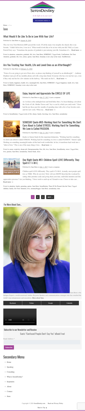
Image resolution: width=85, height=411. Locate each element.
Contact (9, 391)
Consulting (10, 372)
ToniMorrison (66, 57)
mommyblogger (36, 188)
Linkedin (69, 303)
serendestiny (63, 114)
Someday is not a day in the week (50, 57)
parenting (24, 186)
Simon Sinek (32, 151)
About (9, 386)
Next (50, 197)
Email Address (9, 339)
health (23, 83)
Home (5, 25)
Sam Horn (15, 40)
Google (50, 303)
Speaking (10, 367)
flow (41, 149)
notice (25, 57)
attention (12, 54)
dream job (24, 149)
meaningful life (34, 83)
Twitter (31, 303)
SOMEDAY (47, 54)
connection (19, 54)
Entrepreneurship (33, 149)
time (58, 188)
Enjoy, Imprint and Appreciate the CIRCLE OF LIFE (46, 93)
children (5, 188)
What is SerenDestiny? (15, 376)
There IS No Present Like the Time (60, 186)
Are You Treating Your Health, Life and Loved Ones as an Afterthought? (37, 65)
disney (35, 114)
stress (67, 149)
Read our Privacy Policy (55, 403)
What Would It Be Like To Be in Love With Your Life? (28, 36)
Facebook (13, 303)
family (12, 83)
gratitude (26, 54)
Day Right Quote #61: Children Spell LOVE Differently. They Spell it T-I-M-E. (51, 161)
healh (69, 83)
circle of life (28, 114)
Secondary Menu (41, 20)
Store (9, 396)
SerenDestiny (14, 114)
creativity (17, 149)
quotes (30, 57)
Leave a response (55, 97)
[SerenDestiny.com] (42, 13)
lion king (45, 114)
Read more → (76, 50)
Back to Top (41, 407)
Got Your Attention (20, 188)
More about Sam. (38, 298)
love (34, 54)
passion (9, 151)
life (31, 54)
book (58, 54)
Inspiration (10, 381)
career (11, 149)
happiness (17, 83)
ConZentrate (65, 54)
